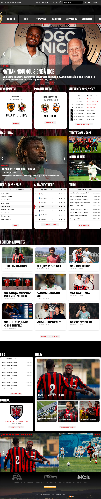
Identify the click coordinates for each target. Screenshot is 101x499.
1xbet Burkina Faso (69, 482)
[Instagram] (56, 2)
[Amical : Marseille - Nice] (29, 452)
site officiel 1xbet (82, 482)
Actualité (11, 19)
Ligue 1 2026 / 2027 (10, 185)
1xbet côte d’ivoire (55, 482)
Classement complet (50, 224)
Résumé (16, 123)
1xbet (46, 482)
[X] (53, 2)
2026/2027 (41, 19)
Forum (72, 185)
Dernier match (8, 89)
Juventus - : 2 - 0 (92, 101)
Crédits (52, 494)
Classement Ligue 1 (44, 185)
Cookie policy (58, 494)
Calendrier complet (84, 124)
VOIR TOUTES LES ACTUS (50, 336)
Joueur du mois (77, 157)
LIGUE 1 (15, 225)
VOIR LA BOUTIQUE (16, 427)
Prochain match (43, 89)
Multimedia (87, 19)
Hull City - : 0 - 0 (92, 107)
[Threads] (60, 2)
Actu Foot (17, 482)
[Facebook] (50, 2)
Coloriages (39, 482)
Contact (63, 494)
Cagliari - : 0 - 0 (92, 104)
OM (24, 482)
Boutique (45, 2)
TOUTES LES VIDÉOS (67, 427)
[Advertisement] (65, 10)
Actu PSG (30, 482)
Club (26, 19)
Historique (56, 19)
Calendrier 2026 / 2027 (82, 89)
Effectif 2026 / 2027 (80, 133)
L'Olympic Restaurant (50, 476)
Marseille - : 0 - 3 (92, 99)
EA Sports (17, 476)
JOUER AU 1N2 (16, 394)
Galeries (97, 434)
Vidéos (38, 354)
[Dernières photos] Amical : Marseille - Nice (16, 434)
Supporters (71, 19)
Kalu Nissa (83, 476)
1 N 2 (38, 2)
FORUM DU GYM (84, 225)
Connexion (96, 2)
